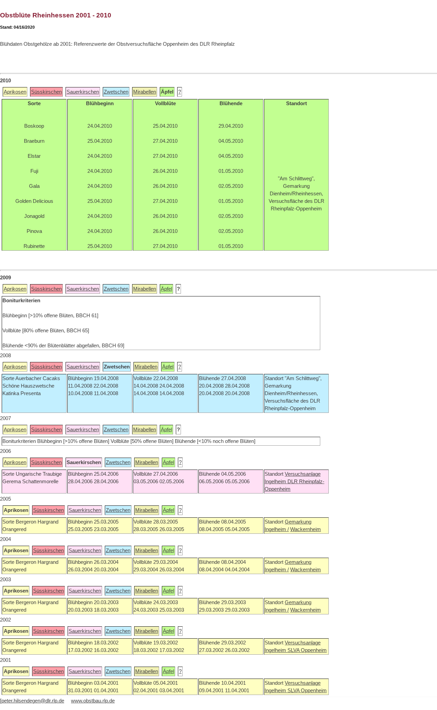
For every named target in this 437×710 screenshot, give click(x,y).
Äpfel (166, 289)
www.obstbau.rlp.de (93, 701)
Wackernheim (305, 529)
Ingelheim (276, 481)
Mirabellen (144, 92)
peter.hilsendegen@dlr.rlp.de (32, 701)
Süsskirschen (46, 92)
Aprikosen (15, 92)
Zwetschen (116, 92)
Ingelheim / (277, 529)
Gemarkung (298, 522)
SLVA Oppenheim (307, 650)
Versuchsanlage (303, 474)
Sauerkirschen (83, 92)
